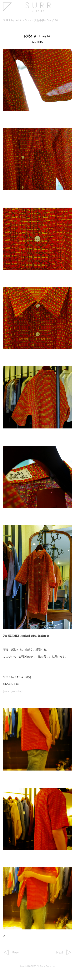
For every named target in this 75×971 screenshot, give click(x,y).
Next (59, 952)
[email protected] (12, 691)
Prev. (15, 952)
